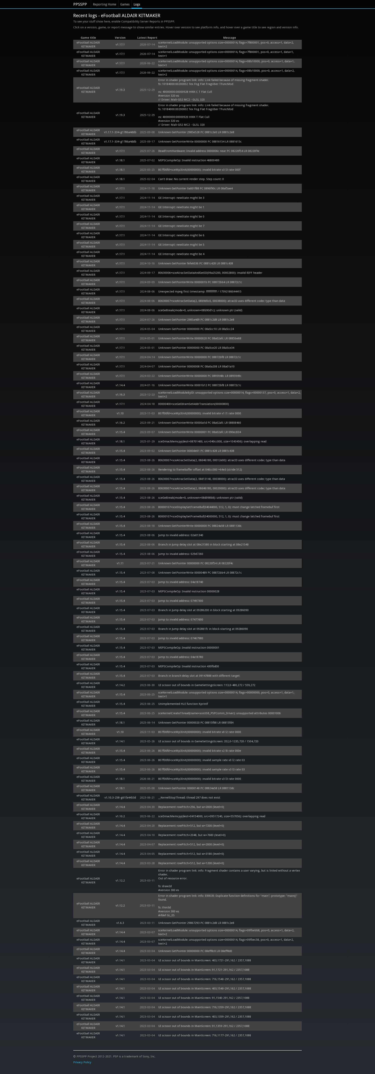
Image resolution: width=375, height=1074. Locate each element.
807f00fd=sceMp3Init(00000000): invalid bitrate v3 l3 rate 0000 (199, 779)
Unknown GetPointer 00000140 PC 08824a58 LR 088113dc (196, 788)
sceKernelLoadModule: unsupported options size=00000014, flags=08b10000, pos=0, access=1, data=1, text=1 (226, 63)
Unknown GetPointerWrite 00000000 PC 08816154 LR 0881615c (200, 141)
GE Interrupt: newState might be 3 (181, 198)
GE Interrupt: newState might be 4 (181, 254)
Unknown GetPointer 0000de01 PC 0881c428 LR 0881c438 (196, 451)
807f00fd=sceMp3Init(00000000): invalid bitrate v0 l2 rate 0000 (199, 732)
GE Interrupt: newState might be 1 (181, 207)
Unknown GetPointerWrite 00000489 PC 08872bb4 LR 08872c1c (200, 572)
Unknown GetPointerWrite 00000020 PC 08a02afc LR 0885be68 (199, 338)
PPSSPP (80, 4)
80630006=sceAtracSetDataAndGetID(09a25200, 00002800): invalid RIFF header (210, 273)
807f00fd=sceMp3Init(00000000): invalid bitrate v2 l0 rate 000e (199, 750)
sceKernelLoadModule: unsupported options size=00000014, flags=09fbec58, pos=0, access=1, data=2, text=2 (226, 941)
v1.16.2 (120, 422)
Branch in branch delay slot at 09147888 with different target (199, 675)
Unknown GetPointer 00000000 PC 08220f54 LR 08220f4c (195, 563)
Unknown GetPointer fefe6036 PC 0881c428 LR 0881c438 (195, 263)
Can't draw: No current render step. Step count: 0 (191, 179)
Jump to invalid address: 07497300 (180, 601)
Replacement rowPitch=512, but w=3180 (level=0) (191, 854)
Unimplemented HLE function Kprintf (183, 704)
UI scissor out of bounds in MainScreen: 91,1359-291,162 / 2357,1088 (203, 1026)
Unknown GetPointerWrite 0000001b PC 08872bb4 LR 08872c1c (200, 282)
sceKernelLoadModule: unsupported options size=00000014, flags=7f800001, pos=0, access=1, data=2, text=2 (226, 44)
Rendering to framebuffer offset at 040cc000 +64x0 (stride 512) (200, 469)
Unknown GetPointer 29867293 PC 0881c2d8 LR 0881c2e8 (196, 923)
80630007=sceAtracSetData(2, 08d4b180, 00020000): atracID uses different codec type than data (221, 488)
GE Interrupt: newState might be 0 (181, 216)
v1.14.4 (120, 385)
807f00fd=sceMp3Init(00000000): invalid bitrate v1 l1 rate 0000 (199, 413)
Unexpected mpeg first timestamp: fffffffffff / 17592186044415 (199, 291)
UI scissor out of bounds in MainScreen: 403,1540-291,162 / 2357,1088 (204, 988)
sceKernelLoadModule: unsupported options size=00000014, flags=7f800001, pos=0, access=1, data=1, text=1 (226, 54)
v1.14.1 (120, 741)
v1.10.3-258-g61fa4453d (120, 797)
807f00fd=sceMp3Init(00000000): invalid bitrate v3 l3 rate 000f (199, 169)
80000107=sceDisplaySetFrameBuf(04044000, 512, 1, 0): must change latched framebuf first (218, 507)
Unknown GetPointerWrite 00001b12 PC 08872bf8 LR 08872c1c (199, 385)
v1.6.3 (120, 923)
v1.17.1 (120, 44)
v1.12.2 (120, 880)
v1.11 (120, 563)
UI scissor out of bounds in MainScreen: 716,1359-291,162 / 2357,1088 (204, 1007)
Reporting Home (104, 4)
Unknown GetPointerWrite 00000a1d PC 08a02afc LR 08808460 (199, 422)
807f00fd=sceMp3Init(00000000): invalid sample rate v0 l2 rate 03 (201, 760)
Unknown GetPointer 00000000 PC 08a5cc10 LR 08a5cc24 (196, 329)
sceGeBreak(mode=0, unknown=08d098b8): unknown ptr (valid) (200, 497)
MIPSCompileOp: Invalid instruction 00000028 (188, 591)
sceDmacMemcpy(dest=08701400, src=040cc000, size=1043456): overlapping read (212, 441)
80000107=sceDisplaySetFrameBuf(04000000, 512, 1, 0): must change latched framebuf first (218, 516)
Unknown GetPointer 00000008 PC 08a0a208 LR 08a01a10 (196, 366)
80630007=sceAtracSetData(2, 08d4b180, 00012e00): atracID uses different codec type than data (221, 460)
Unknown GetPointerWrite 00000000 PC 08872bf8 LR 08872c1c (199, 357)
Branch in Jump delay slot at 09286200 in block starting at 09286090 (203, 610)
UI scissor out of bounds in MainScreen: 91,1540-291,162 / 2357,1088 (203, 998)
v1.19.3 (120, 90)
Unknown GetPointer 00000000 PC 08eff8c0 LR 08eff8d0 (195, 951)
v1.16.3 (120, 394)
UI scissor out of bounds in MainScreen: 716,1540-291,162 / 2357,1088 (204, 979)
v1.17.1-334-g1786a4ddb (120, 132)
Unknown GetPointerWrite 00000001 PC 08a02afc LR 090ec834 (199, 432)
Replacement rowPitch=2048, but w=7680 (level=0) (192, 835)
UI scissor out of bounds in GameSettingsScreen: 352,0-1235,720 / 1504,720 (208, 741)
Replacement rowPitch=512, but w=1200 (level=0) (191, 863)
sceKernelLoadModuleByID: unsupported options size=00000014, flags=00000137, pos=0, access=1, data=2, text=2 (229, 394)
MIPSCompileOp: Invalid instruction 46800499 (188, 160)
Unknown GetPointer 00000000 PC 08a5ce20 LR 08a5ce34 (196, 347)
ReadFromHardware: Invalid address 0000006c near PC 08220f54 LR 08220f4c (209, 151)
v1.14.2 (120, 685)
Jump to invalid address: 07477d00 (180, 619)
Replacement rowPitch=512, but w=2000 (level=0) (191, 844)
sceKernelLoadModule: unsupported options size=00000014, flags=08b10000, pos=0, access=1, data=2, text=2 (226, 72)
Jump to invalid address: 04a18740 (180, 582)
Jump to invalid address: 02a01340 (180, 535)
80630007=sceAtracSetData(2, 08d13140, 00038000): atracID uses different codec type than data (221, 479)
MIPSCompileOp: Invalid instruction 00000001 (188, 647)
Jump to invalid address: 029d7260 (180, 554)
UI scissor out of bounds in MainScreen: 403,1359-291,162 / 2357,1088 (204, 1016)
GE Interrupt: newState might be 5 (181, 244)
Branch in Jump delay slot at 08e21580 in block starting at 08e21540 (203, 544)
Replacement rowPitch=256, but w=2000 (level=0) (191, 807)
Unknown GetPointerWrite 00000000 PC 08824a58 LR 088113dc (200, 526)
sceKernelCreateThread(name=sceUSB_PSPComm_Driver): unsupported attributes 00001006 (219, 713)
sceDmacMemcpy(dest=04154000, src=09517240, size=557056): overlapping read (211, 816)
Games (124, 4)
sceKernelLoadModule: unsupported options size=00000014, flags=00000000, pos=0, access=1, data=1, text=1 (226, 694)
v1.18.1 (120, 160)
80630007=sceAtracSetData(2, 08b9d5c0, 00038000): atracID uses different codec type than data (221, 301)
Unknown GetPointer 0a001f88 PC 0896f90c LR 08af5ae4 (195, 188)
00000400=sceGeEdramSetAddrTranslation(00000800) (193, 404)
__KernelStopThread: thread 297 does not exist (189, 797)
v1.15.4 (120, 432)
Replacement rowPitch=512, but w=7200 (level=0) (191, 825)
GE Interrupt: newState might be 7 (181, 226)
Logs (137, 4)
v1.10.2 (120, 816)
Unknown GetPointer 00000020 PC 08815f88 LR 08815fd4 (195, 722)
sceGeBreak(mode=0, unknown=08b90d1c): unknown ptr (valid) (200, 310)
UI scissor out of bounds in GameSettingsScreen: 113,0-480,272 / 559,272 (206, 685)
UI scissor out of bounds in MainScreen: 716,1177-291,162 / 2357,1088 (204, 1035)
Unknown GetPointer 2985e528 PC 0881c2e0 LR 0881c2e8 (196, 132)
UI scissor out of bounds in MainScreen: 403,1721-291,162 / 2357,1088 (204, 960)
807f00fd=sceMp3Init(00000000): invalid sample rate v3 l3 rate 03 (201, 769)
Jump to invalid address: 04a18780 (180, 657)
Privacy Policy (82, 1062)
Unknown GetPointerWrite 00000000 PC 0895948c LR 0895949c (199, 376)
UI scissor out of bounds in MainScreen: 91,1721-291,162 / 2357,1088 (203, 970)
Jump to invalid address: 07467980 (180, 638)
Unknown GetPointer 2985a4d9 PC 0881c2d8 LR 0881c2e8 (196, 319)
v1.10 (120, 413)
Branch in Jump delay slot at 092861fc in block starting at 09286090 (203, 629)
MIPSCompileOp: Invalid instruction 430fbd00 (188, 666)
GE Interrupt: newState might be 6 (181, 235)
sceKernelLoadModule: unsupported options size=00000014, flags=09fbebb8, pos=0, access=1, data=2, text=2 (226, 932)
